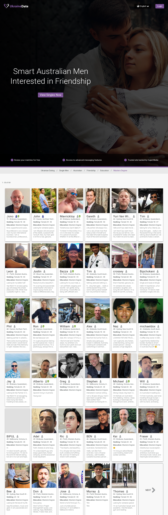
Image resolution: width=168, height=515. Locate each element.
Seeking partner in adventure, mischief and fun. (17, 338)
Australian (77, 170)
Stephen (92, 381)
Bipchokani (147, 271)
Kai (115, 436)
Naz (115, 326)
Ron (35, 326)
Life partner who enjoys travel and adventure (97, 228)
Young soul (37, 396)
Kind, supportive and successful (17, 228)
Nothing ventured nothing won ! (97, 283)
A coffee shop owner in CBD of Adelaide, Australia (151, 338)
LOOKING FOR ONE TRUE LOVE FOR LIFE (124, 338)
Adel (36, 436)
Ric (62, 436)
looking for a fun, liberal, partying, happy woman (151, 228)
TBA (88, 503)
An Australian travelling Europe (151, 393)
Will (142, 381)
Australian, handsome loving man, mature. (97, 448)
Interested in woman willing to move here (97, 393)
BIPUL (11, 436)
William (65, 326)
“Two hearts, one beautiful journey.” (71, 448)
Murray (91, 491)
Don (36, 491)
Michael (118, 381)
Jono (10, 216)
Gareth (90, 216)
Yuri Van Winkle (122, 216)
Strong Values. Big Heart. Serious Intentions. (124, 393)
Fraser (144, 436)
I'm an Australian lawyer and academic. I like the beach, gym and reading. (124, 508)
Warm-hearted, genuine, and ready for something (124, 283)
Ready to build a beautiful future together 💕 (44, 283)
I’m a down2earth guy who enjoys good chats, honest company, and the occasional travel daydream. (44, 454)
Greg (63, 381)
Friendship (91, 170)
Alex (89, 326)
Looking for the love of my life (17, 503)
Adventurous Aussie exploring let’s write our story (151, 448)
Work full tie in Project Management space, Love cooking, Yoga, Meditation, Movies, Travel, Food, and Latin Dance (42, 509)
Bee (9, 491)
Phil (9, 326)
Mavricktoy (67, 216)
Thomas (118, 491)
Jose (63, 491)
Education (104, 170)
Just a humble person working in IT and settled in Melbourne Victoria (70, 508)
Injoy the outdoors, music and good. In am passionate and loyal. (17, 508)
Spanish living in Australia (43, 393)
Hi (7, 448)
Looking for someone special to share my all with (44, 228)
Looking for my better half (16, 283)
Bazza (64, 271)
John (36, 216)
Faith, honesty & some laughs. (44, 448)
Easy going (37, 503)
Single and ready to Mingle (150, 283)
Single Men (64, 170)
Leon (10, 271)
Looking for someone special (123, 503)
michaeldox (147, 326)
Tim (142, 216)
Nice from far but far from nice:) (97, 338)
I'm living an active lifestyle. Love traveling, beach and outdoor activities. (123, 453)
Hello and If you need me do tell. (124, 228)
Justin (37, 271)
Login (159, 6)
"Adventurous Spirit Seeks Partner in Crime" (71, 228)
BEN (89, 436)
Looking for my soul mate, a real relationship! (71, 283)
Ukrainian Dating (48, 170)
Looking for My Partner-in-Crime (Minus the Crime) (17, 393)
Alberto (38, 381)
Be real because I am (41, 338)
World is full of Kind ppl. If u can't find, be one (71, 503)
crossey (118, 271)
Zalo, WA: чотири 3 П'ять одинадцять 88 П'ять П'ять (71, 338)
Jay (9, 381)
